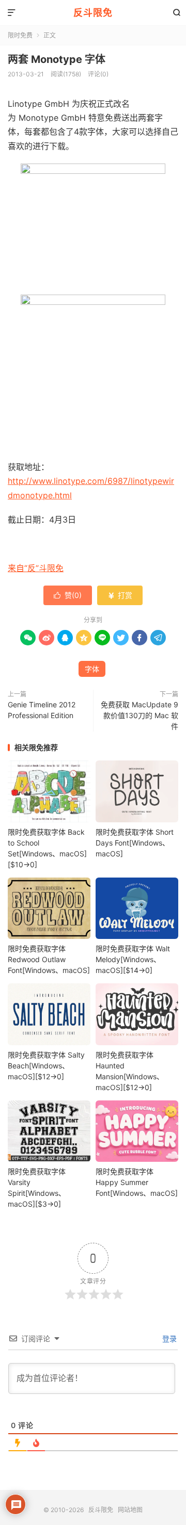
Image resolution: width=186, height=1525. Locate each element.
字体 (92, 668)
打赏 (119, 595)
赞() (68, 595)
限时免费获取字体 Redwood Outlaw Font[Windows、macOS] (49, 959)
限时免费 (20, 35)
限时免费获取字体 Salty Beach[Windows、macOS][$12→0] (46, 1065)
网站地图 (130, 1510)
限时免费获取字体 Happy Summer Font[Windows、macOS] (137, 1182)
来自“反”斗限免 (36, 568)
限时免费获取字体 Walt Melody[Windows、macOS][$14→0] (133, 959)
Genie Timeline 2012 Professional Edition (41, 710)
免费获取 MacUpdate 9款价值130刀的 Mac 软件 (139, 715)
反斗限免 (93, 12)
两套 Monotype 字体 (56, 59)
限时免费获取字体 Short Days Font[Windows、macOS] (135, 843)
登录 (168, 1338)
